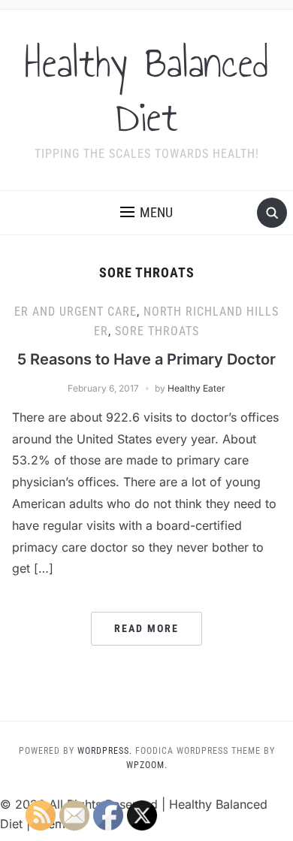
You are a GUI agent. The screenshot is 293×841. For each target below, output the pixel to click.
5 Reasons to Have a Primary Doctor (146, 359)
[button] (146, 212)
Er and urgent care (75, 311)
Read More (146, 628)
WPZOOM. (147, 765)
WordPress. (104, 751)
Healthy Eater (196, 388)
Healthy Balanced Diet (146, 90)
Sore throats (157, 331)
